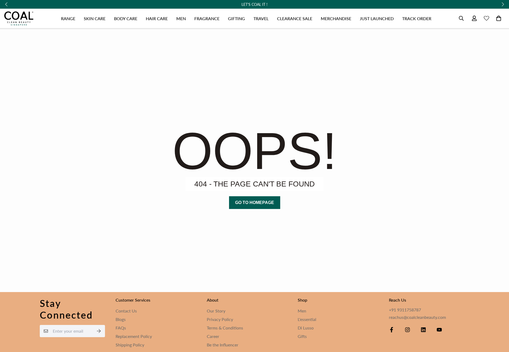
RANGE (68, 18)
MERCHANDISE (336, 18)
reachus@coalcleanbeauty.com (417, 317)
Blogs (121, 319)
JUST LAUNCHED (377, 18)
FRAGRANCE (207, 18)
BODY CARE (125, 18)
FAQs (121, 327)
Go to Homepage (254, 202)
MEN (181, 18)
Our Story (216, 310)
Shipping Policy (130, 344)
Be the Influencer (222, 344)
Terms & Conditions (225, 327)
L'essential (307, 319)
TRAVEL (261, 18)
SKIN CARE (95, 18)
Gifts (302, 336)
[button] (498, 18)
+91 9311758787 (405, 309)
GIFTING (236, 18)
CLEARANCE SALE (294, 18)
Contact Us (126, 310)
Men (302, 310)
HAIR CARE (157, 18)
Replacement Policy (134, 336)
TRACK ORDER (416, 18)
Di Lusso (306, 327)
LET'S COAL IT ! (254, 4)
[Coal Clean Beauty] (18, 18)
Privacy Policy (220, 319)
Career (213, 336)
